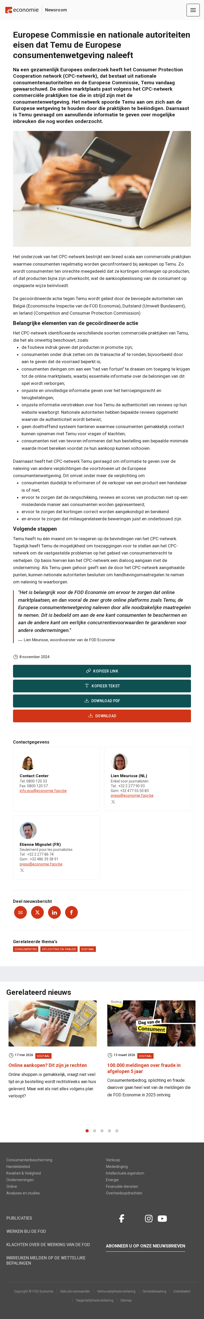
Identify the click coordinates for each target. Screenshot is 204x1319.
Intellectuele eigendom (125, 1173)
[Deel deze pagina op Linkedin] (54, 912)
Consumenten (26, 949)
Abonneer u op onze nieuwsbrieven (145, 1245)
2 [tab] (94, 1130)
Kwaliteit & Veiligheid (23, 1173)
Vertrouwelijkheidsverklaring (116, 1291)
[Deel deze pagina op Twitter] (37, 912)
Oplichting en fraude (59, 949)
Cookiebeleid (181, 1291)
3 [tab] (102, 1130)
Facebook (121, 1218)
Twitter (111, 1218)
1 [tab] (87, 1130)
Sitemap (126, 1300)
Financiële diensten (122, 1186)
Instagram (149, 1218)
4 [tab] (109, 1130)
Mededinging (117, 1166)
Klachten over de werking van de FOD (48, 1244)
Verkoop (113, 1160)
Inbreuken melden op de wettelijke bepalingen (46, 1260)
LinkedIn (135, 1218)
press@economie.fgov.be (132, 795)
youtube (162, 1218)
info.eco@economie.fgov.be (43, 791)
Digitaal (87, 949)
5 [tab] (116, 1130)
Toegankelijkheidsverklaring (94, 1300)
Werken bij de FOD (26, 1231)
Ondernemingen (20, 1180)
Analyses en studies (23, 1193)
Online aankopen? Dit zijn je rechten (47, 1065)
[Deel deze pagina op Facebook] (71, 912)
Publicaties (19, 1218)
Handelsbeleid (18, 1166)
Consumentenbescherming (29, 1160)
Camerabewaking (154, 1291)
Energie (112, 1180)
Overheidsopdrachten (124, 1193)
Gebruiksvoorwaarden (75, 1291)
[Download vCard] (90, 755)
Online (11, 1186)
